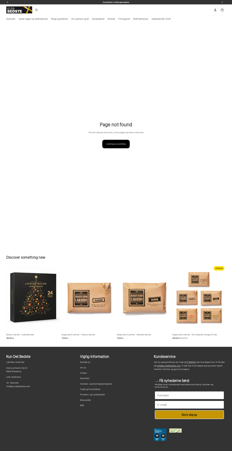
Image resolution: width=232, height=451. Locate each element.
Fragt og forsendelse (90, 389)
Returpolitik (85, 400)
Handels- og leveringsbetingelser (96, 384)
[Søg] (36, 9)
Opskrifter (84, 378)
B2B (82, 405)
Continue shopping (116, 144)
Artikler (83, 373)
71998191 (191, 362)
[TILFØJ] (55, 327)
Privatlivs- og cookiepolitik (92, 394)
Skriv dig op (189, 415)
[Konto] (215, 9)
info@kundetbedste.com (169, 365)
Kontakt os (85, 362)
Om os (83, 367)
